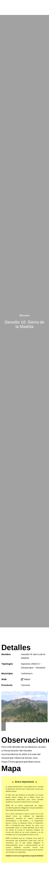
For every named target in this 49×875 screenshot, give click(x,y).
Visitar (26, 679)
